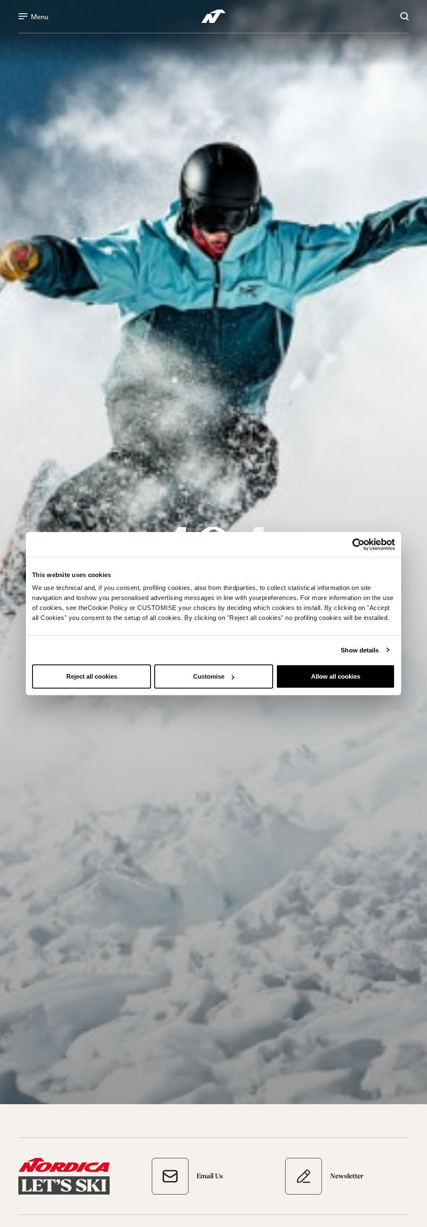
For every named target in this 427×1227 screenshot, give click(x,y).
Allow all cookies (335, 676)
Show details (360, 649)
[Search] (404, 16)
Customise (208, 676)
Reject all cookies (91, 676)
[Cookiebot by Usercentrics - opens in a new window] (358, 544)
